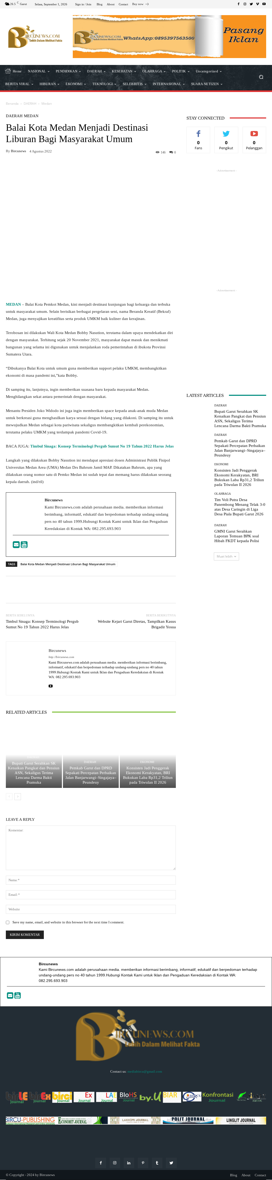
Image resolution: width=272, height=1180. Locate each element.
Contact (260, 1175)
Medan (46, 103)
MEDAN (13, 304)
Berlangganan (255, 131)
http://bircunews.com (61, 657)
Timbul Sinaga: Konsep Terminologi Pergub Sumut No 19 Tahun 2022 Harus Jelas (102, 446)
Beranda (12, 103)
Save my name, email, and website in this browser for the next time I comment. (68, 922)
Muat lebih (224, 556)
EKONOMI (147, 762)
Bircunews (18, 151)
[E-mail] (17, 546)
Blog (233, 1175)
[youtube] (51, 685)
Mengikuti (226, 131)
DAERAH (30, 103)
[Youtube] (24, 546)
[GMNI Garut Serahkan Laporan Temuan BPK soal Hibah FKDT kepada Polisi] (198, 534)
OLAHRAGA (222, 493)
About (245, 1175)
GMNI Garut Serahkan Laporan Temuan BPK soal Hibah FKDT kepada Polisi (236, 536)
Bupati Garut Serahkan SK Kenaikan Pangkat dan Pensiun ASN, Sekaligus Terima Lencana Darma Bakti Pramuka (34, 772)
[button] (261, 77)
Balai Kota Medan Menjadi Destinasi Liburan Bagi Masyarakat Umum (68, 564)
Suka (198, 131)
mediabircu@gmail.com (145, 1071)
